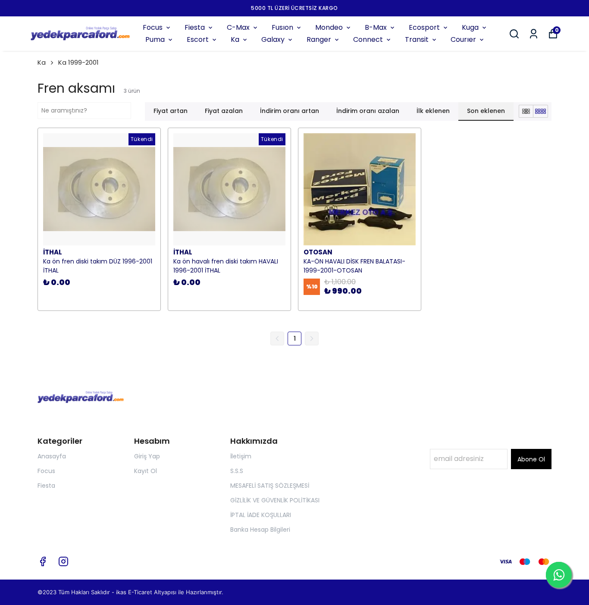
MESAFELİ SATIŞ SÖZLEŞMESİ (269, 485)
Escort (198, 39)
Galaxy (273, 39)
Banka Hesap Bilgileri (260, 529)
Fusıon (282, 27)
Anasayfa (52, 456)
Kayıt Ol (145, 471)
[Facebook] (43, 561)
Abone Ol (531, 459)
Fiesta (195, 27)
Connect (368, 39)
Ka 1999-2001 (78, 62)
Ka (235, 39)
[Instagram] (63, 561)
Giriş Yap (147, 456)
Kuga (470, 27)
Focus (153, 27)
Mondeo (329, 27)
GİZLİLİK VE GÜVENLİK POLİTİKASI (275, 500)
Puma (155, 39)
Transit (417, 39)
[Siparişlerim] (533, 33)
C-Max (238, 27)
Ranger (319, 39)
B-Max (376, 27)
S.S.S (236, 471)
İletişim (240, 456)
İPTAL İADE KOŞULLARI (260, 515)
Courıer (463, 39)
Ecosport (424, 27)
